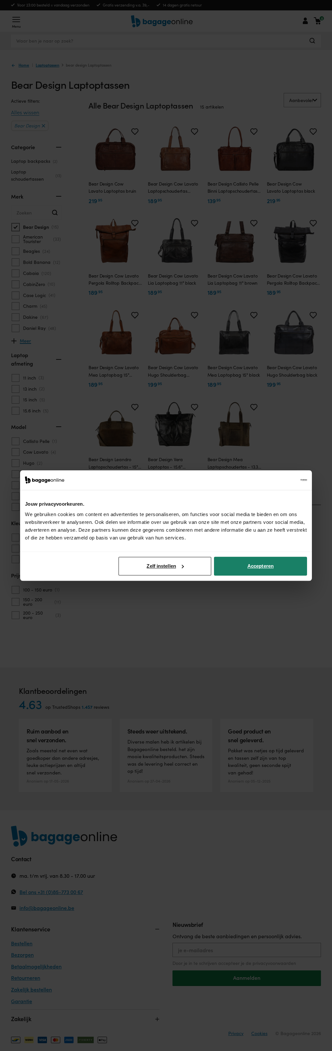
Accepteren (260, 566)
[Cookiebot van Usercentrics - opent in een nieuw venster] (278, 480)
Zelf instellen (161, 566)
